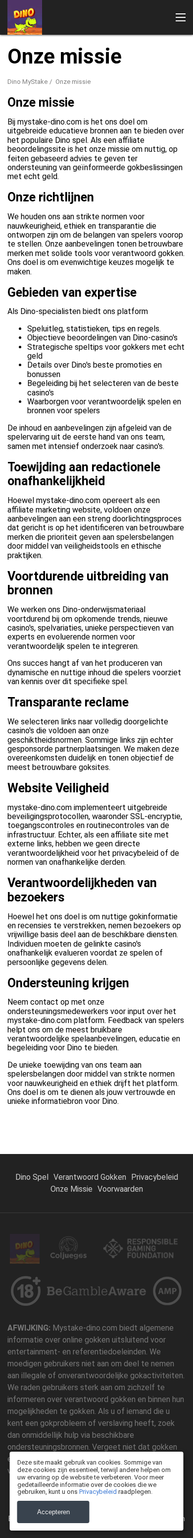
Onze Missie (71, 1189)
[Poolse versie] (163, 183)
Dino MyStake (27, 81)
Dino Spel (31, 1177)
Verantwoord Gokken (89, 1177)
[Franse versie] (46, 183)
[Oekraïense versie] (180, 183)
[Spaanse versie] (13, 183)
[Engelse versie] (30, 183)
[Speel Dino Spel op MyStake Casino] (24, 17)
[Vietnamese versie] (147, 183)
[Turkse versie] (97, 183)
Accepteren (53, 1512)
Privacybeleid (154, 1177)
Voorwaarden (120, 1189)
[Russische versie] (130, 183)
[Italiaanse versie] (63, 183)
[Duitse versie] (113, 183)
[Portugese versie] (80, 183)
